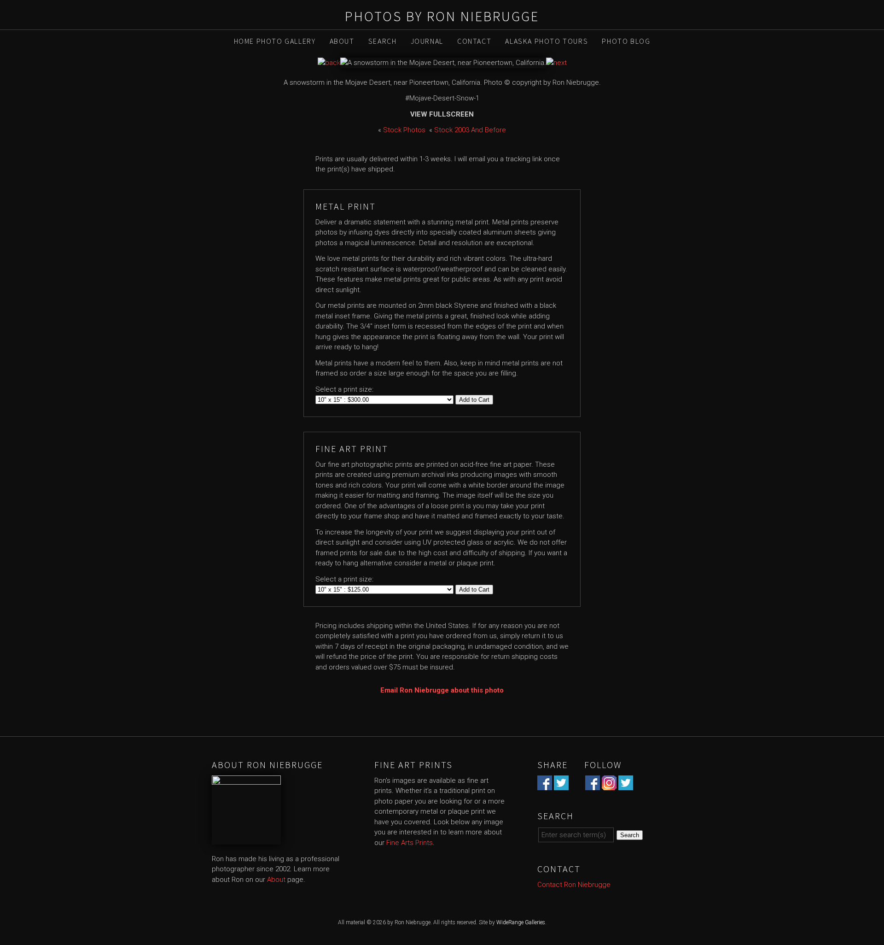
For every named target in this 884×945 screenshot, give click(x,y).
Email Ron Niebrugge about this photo (442, 690)
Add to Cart (474, 399)
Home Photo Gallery (275, 41)
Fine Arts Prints (409, 843)
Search (382, 41)
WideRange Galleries (520, 922)
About (342, 41)
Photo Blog (626, 41)
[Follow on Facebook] (592, 785)
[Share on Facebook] (544, 785)
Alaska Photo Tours (546, 41)
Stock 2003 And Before (470, 130)
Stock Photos (404, 130)
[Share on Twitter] (561, 785)
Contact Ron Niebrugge (574, 884)
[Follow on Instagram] (609, 785)
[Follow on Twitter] (625, 785)
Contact (474, 41)
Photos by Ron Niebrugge (442, 16)
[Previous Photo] (329, 63)
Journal (427, 41)
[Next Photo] (556, 63)
